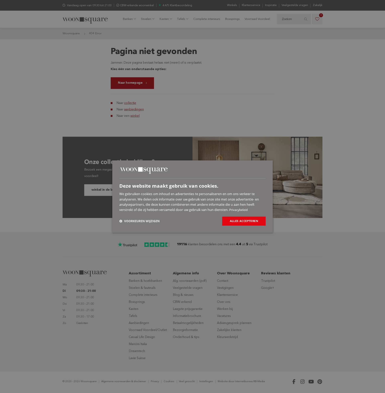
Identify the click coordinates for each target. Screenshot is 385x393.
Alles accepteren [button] (244, 221)
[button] (139, 221)
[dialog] (192, 196)
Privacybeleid (238, 210)
